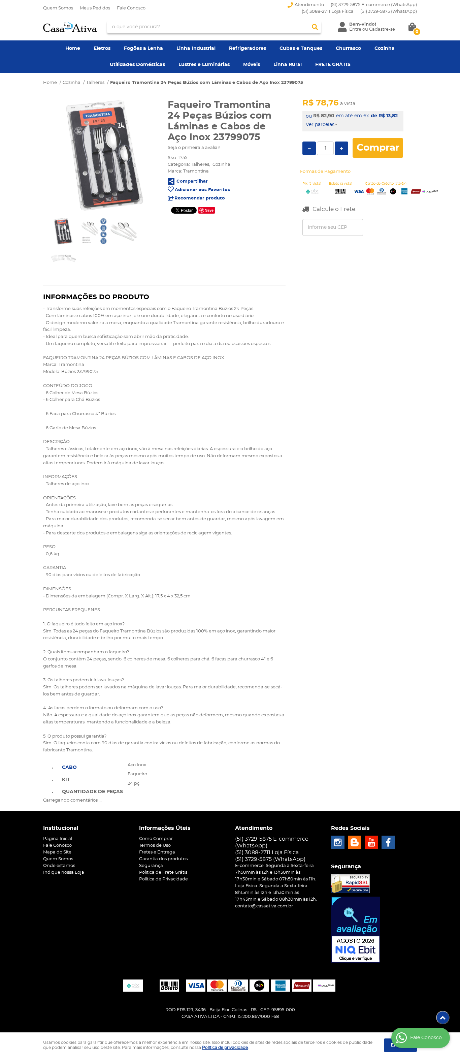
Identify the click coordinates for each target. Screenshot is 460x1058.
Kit (66, 779)
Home (72, 48)
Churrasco (348, 48)
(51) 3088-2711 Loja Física (328, 11)
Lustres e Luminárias (204, 64)
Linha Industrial (196, 48)
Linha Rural (287, 64)
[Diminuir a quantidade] (309, 148)
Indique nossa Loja (63, 872)
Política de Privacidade (163, 879)
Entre (355, 29)
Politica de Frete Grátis (163, 872)
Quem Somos (58, 8)
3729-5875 (388, 11)
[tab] (92, 767)
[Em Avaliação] (355, 930)
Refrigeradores (247, 48)
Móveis (251, 64)
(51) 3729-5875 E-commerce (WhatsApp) (374, 5)
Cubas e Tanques (301, 48)
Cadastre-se (382, 29)
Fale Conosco (131, 8)
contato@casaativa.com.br (264, 906)
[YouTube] (371, 842)
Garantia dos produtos (163, 859)
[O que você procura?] (315, 27)
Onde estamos (59, 866)
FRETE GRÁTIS (333, 64)
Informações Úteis (165, 828)
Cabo (69, 767)
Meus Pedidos (95, 8)
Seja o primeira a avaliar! (194, 148)
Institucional (60, 828)
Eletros (102, 48)
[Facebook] (388, 842)
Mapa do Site (57, 852)
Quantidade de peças (92, 791)
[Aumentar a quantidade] (341, 148)
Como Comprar (156, 839)
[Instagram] (337, 842)
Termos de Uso (155, 845)
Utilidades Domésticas (137, 64)
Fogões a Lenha (143, 48)
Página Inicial (57, 839)
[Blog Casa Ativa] (354, 842)
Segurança (151, 866)
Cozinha (384, 48)
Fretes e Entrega (157, 852)
